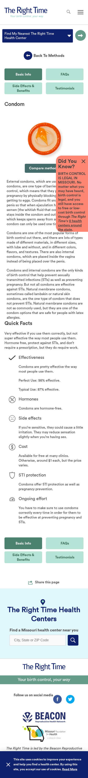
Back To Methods (49, 56)
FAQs (65, 74)
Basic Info (23, 74)
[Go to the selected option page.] (79, 36)
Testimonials (64, 88)
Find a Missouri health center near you (44, 630)
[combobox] (4, 35)
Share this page (47, 582)
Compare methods (43, 168)
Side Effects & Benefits (23, 88)
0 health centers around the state (70, 225)
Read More (69, 769)
